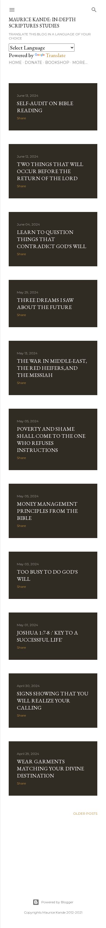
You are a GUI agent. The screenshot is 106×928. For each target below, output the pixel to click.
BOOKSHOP (57, 62)
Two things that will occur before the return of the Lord (50, 171)
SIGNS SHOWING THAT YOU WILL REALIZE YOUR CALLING (52, 700)
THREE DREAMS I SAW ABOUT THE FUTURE (45, 303)
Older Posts (85, 813)
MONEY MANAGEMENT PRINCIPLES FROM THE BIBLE (47, 510)
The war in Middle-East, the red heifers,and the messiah (52, 368)
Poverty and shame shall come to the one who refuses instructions (51, 439)
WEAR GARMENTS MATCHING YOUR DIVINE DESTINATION (50, 768)
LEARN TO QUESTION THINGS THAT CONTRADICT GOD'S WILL (51, 239)
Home (15, 62)
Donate (33, 62)
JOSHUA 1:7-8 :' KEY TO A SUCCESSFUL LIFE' (47, 636)
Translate (56, 55)
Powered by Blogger (57, 902)
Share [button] (21, 118)
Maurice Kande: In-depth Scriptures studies (42, 22)
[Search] (94, 8)
